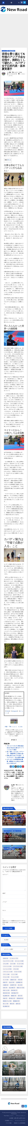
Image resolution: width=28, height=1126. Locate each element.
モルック (5, 849)
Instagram (14, 711)
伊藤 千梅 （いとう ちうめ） (15, 72)
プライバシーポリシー (20, 1115)
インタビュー (4, 50)
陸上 (8, 832)
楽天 (20, 995)
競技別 (14, 50)
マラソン (6, 974)
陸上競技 (6, 1006)
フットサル (15, 815)
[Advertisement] (14, 29)
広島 (5, 987)
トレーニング (7, 969)
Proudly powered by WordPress (9, 1112)
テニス (14, 847)
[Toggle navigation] (11, 3)
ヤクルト (6, 977)
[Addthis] (14, 739)
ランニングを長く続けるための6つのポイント (14, 835)
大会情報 (9, 849)
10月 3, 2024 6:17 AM (10, 1071)
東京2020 (6, 993)
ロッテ (5, 979)
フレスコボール (18, 847)
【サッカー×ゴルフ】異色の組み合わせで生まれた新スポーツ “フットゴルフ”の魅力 (15, 747)
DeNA (5, 958)
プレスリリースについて (20, 1120)
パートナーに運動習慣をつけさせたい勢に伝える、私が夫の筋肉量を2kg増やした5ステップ (14, 1056)
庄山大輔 (12, 987)
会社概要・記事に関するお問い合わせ (17, 1118)
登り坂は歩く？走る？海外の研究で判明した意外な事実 (20, 774)
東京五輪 (14, 993)
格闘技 (13, 995)
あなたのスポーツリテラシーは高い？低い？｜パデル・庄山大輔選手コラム (9, 774)
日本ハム (6, 990)
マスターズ (17, 971)
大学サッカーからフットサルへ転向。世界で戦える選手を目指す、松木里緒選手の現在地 (14, 820)
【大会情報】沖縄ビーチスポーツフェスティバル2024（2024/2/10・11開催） (14, 853)
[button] (18, 2)
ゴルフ (12, 963)
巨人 (20, 985)
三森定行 (13, 979)
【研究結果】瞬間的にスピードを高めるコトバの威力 (14, 1037)
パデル (15, 969)
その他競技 (9, 50)
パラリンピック (7, 971)
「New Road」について (8, 1115)
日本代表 (14, 990)
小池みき (20, 1058)
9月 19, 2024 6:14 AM (10, 1087)
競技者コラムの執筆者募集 (19, 1123)
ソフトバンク (7, 966)
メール (5, 902)
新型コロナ (20, 987)
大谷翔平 (13, 985)
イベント (5, 847)
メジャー (14, 974)
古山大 (11, 982)
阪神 (18, 1003)
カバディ (11, 75)
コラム (5, 963)
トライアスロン (17, 966)
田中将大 (12, 998)
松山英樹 (6, 995)
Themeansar (14, 1113)
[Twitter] (12, 739)
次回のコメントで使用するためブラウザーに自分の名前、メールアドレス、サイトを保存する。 (14, 922)
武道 (5, 998)
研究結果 (20, 998)
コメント (5, 874)
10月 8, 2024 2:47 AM (10, 1058)
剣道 (5, 982)
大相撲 (5, 985)
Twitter (8, 711)
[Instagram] (16, 739)
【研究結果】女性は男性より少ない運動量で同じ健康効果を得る (14, 1069)
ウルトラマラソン (8, 961)
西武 (12, 1003)
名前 (4, 893)
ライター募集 (8, 1123)
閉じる (9, 159)
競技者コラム (7, 1001)
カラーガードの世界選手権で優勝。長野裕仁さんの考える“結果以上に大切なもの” (15, 761)
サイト (4, 910)
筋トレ (5, 1003)
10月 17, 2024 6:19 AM (10, 1040)
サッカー (11, 815)
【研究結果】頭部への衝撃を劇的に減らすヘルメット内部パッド (14, 1085)
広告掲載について (8, 1120)
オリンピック (19, 961)
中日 (20, 979)
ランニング (14, 977)
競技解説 (16, 1001)
